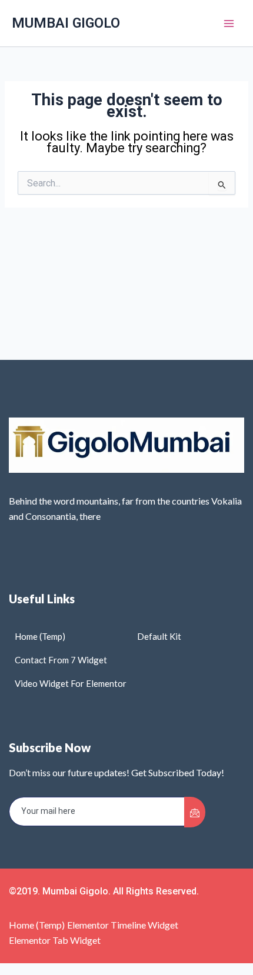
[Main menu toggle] (229, 23)
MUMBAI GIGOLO (66, 23)
